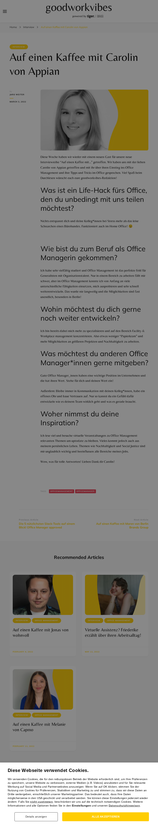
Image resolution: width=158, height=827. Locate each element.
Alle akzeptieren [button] (105, 816)
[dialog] (79, 413)
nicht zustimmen (41, 801)
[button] (37, 816)
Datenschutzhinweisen (124, 805)
